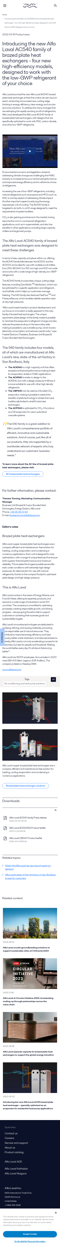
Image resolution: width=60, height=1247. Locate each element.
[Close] (56, 1213)
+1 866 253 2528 (13, 1205)
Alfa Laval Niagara (16, 1173)
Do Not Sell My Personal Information (29, 1241)
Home (4, 14)
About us (10, 1147)
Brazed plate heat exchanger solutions (25, 785)
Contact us (11, 1133)
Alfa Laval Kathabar (16, 1168)
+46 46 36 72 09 (19, 512)
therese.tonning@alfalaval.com (24, 515)
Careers (9, 1138)
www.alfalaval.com (11, 669)
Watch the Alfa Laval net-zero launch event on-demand (28, 867)
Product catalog (14, 1152)
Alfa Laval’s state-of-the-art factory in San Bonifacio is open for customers (30, 876)
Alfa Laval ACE (13, 1161)
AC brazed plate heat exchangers (23, 474)
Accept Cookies (30, 1234)
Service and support (16, 1143)
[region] (30, 1227)
